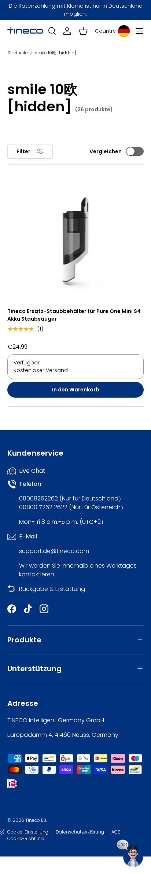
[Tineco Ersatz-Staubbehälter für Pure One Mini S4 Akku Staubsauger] (75, 240)
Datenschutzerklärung (80, 832)
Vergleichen (105, 151)
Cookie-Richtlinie (25, 838)
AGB (116, 832)
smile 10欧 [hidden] (55, 53)
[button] (83, 31)
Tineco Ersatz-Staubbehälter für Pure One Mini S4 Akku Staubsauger (74, 315)
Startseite (17, 53)
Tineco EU (35, 820)
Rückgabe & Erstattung (52, 589)
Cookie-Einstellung (27, 832)
